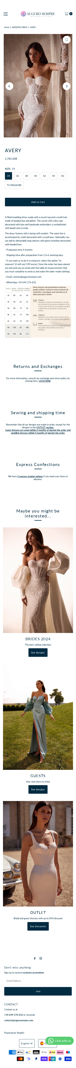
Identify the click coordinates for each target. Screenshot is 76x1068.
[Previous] (9, 86)
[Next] (67, 86)
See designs (38, 652)
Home (6, 27)
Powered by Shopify (14, 1032)
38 (26, 175)
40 (35, 175)
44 (53, 175)
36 (17, 175)
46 (62, 175)
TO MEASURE (14, 185)
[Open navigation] (5, 13)
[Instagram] (40, 958)
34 (8, 175)
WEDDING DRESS (19, 27)
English (25, 1043)
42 (44, 175)
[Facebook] (35, 958)
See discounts (38, 926)
